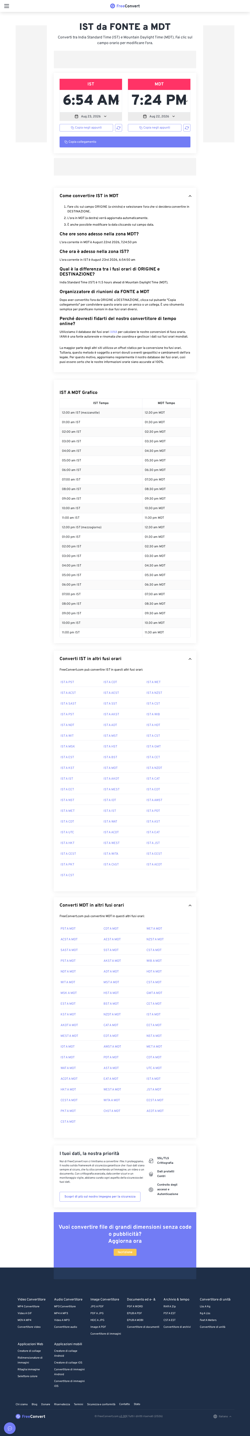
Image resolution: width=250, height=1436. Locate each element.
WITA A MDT (112, 1100)
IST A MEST (112, 790)
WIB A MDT (154, 961)
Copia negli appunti (88, 128)
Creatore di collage (29, 1351)
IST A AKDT (111, 779)
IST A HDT (153, 725)
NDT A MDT (68, 972)
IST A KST (67, 768)
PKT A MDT (68, 1111)
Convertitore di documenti (143, 1327)
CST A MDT (154, 950)
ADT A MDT (111, 972)
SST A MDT (111, 950)
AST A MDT (111, 1068)
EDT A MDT (111, 1036)
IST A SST (110, 704)
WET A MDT (154, 929)
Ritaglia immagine (29, 1369)
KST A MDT (68, 1015)
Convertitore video (29, 1327)
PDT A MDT (111, 1057)
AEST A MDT (112, 939)
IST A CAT (153, 779)
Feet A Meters (208, 1320)
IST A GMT (153, 747)
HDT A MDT (154, 972)
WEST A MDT (112, 1090)
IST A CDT (110, 682)
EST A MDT (68, 1004)
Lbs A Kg (205, 1306)
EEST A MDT (154, 1100)
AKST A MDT (112, 961)
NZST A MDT (155, 939)
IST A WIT (67, 736)
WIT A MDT (68, 982)
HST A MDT (111, 993)
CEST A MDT (69, 1100)
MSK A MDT (69, 993)
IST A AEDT (154, 865)
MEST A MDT (69, 1036)
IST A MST (111, 736)
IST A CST (153, 704)
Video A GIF (25, 1313)
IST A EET (67, 790)
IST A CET (153, 757)
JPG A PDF (97, 1306)
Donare (45, 1404)
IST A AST (153, 822)
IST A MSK (68, 747)
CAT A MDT (111, 1025)
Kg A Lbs (205, 1313)
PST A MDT (68, 929)
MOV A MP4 (24, 1320)
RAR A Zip (169, 1306)
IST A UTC (67, 832)
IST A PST (67, 682)
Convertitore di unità (212, 1327)
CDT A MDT (111, 929)
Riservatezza (62, 1404)
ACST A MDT (69, 939)
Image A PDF (98, 1327)
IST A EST (67, 757)
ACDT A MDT (69, 1079)
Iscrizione (125, 1252)
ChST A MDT (112, 1111)
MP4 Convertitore (28, 1306)
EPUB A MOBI (135, 1320)
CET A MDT (154, 1004)
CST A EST (169, 1320)
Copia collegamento (82, 142)
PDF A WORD (135, 1306)
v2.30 (122, 1416)
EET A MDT (154, 1025)
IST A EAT (153, 832)
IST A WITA (111, 854)
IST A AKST (111, 714)
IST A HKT (67, 843)
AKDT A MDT (69, 1025)
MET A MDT (154, 1047)
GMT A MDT (154, 993)
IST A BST (110, 757)
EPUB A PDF (134, 1313)
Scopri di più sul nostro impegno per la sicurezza (100, 1197)
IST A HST (110, 747)
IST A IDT (110, 800)
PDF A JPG (97, 1313)
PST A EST (169, 1313)
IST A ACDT (111, 832)
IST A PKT (67, 865)
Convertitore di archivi (177, 1327)
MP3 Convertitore (65, 1306)
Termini (78, 1404)
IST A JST (153, 843)
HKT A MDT (68, 1090)
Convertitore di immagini (105, 1334)
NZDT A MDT (112, 1015)
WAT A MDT (68, 1068)
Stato (137, 1404)
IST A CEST (68, 854)
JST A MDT (153, 1090)
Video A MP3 (62, 1320)
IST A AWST (154, 800)
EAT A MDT (111, 1079)
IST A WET (153, 682)
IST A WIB (153, 714)
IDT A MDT (68, 1047)
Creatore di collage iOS (68, 1362)
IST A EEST (154, 854)
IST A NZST (154, 693)
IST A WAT (110, 822)
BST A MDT (111, 1004)
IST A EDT (153, 790)
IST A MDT (111, 768)
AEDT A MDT (155, 1111)
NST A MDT (154, 1036)
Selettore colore (28, 1376)
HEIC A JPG (97, 1320)
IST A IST (67, 779)
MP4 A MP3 (61, 1313)
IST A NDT (67, 725)
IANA (113, 332)
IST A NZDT (154, 768)
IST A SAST (68, 704)
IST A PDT (153, 811)
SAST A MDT (69, 950)
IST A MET (68, 811)
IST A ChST (111, 865)
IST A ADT (110, 725)
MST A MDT (111, 982)
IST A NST (67, 800)
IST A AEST (111, 693)
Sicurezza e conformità (101, 1404)
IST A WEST (112, 843)
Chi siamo (22, 1404)
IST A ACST (68, 693)
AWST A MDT (112, 1047)
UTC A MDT (154, 1068)
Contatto (124, 1404)
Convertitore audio (65, 1327)
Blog (34, 1404)
